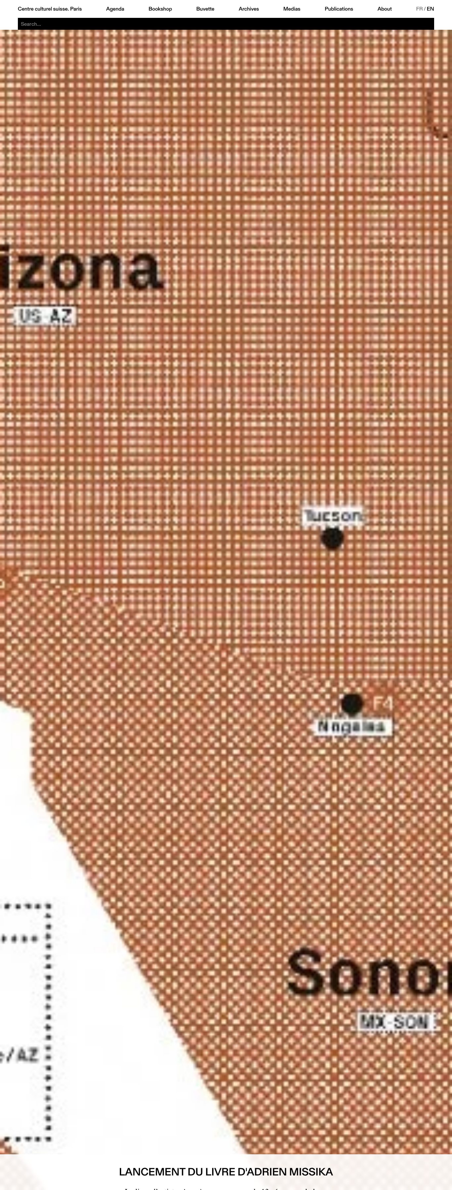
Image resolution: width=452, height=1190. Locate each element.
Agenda (115, 9)
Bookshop (160, 9)
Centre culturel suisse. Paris (50, 9)
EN (430, 9)
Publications (339, 9)
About (385, 9)
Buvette (205, 9)
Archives (249, 9)
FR (419, 9)
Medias (291, 9)
